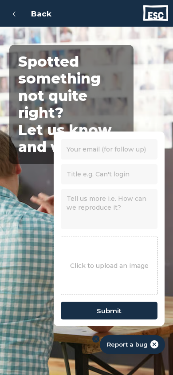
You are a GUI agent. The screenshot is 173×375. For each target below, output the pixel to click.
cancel (154, 344)
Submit (109, 311)
